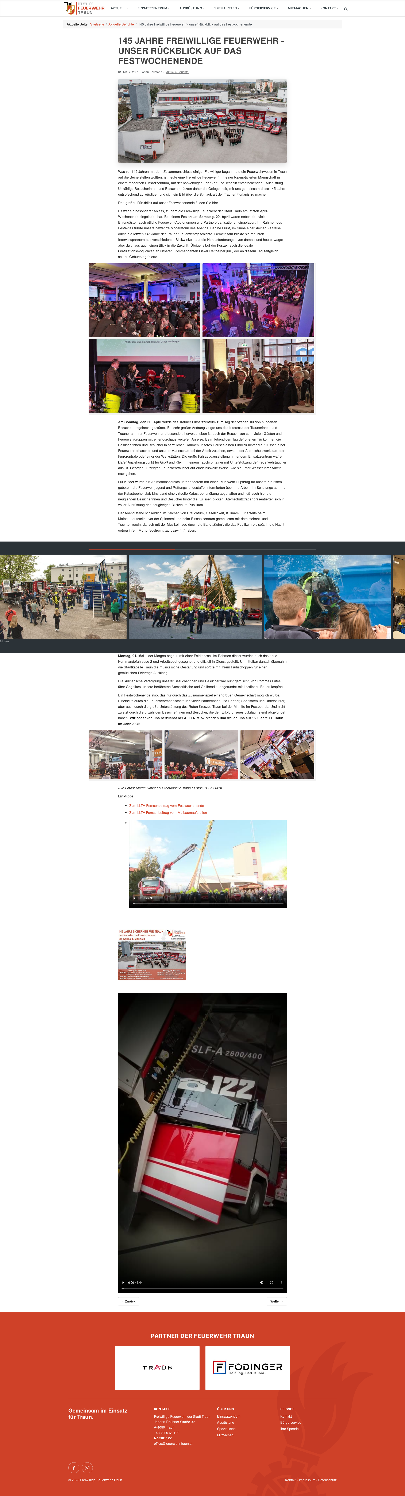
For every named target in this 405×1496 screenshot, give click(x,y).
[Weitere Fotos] (397, 597)
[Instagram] (87, 1467)
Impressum (307, 1479)
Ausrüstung (191, 8)
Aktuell (118, 8)
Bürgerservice (262, 8)
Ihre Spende (289, 1428)
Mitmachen (225, 1435)
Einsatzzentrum (152, 8)
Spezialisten (225, 8)
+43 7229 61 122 (166, 1432)
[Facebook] (73, 1467)
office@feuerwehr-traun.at (173, 1443)
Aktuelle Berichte (177, 72)
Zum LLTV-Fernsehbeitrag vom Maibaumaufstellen (168, 812)
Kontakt (328, 8)
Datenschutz (327, 1479)
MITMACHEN (298, 8)
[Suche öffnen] (346, 9)
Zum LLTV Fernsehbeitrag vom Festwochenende (166, 805)
